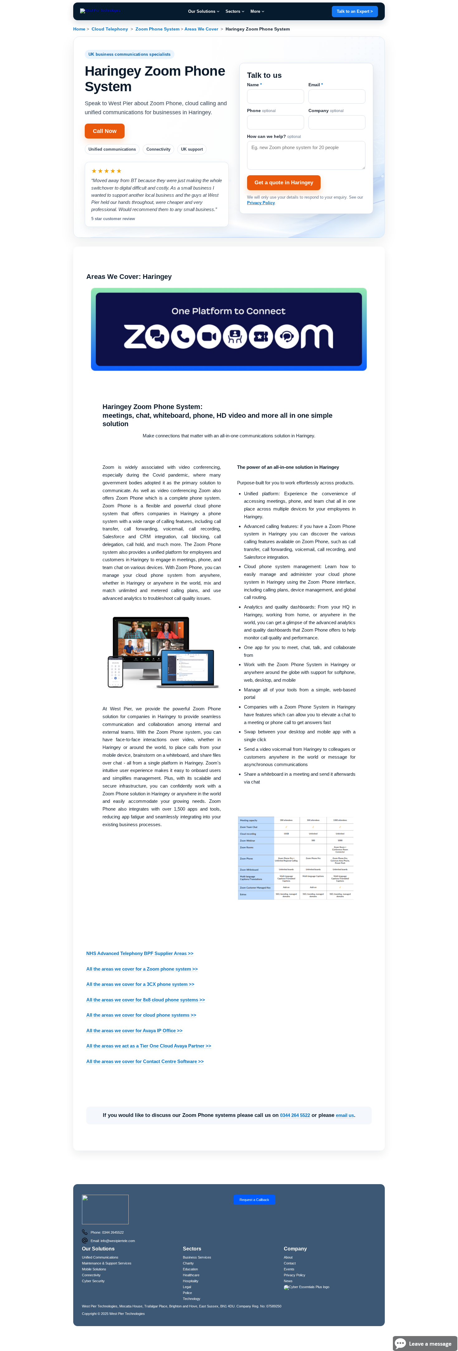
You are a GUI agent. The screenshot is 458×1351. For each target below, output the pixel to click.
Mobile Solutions (94, 1256)
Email (315, 78)
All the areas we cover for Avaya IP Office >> (134, 1017)
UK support (192, 149)
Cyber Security (93, 1268)
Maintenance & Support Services (106, 1250)
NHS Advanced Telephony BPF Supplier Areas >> (139, 941)
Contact (290, 1250)
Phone (261, 104)
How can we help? (274, 130)
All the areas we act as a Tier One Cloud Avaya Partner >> (148, 1033)
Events (289, 1256)
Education (190, 1256)
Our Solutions (201, 11)
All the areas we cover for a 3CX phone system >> (140, 971)
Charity (188, 1250)
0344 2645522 (113, 1220)
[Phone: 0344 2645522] (85, 1220)
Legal (187, 1274)
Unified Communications (100, 1244)
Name (254, 78)
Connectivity (158, 149)
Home (79, 28)
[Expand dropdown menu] (218, 11)
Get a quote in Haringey (284, 176)
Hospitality (190, 1268)
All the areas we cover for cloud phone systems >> (141, 1002)
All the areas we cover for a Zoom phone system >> (142, 956)
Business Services (197, 1244)
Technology (191, 1286)
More (255, 11)
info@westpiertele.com (118, 1228)
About (288, 1244)
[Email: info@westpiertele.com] (85, 1228)
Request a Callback (254, 1187)
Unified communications (112, 149)
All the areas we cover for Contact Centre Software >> (145, 1048)
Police (187, 1280)
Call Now (105, 131)
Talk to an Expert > (355, 11)
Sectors (233, 11)
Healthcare (191, 1262)
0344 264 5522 (295, 1102)
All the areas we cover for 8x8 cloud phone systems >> (145, 987)
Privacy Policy (261, 196)
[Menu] (100, 11)
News (288, 1268)
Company (326, 104)
